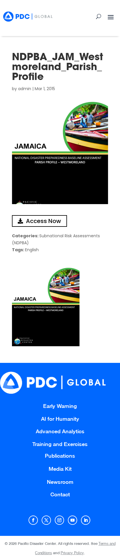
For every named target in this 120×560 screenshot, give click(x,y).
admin (24, 89)
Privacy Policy (72, 553)
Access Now (43, 221)
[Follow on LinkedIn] (85, 520)
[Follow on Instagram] (59, 520)
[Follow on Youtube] (72, 520)
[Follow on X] (46, 520)
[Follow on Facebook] (33, 520)
